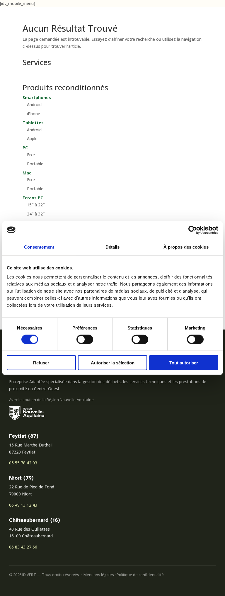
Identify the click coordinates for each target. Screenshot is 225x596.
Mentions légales (98, 574)
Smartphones (37, 97)
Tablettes (33, 122)
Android (34, 104)
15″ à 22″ (36, 205)
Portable (35, 164)
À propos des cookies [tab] (186, 246)
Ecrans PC (33, 198)
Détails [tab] (112, 246)
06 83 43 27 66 (23, 547)
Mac (27, 173)
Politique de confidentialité (140, 574)
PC (25, 147)
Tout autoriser (183, 362)
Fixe (31, 154)
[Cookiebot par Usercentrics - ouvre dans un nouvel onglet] (192, 229)
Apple (32, 138)
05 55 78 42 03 (23, 463)
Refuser (41, 362)
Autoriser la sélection (112, 362)
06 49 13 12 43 (23, 505)
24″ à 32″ (36, 214)
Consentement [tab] (39, 246)
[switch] (84, 339)
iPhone (33, 113)
